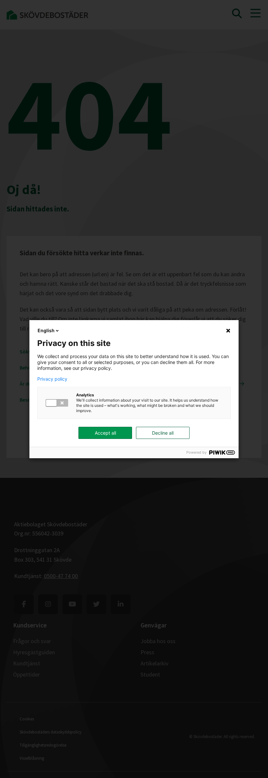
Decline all (163, 433)
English (46, 330)
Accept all (105, 433)
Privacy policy (52, 379)
